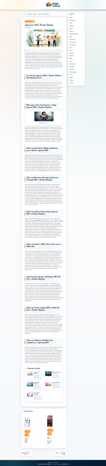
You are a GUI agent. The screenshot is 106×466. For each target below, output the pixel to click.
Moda (71, 36)
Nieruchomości (73, 42)
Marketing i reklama (29, 21)
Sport (71, 61)
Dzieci (71, 23)
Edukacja (72, 25)
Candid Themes (65, 464)
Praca (71, 47)
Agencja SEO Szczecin (36, 393)
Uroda (71, 74)
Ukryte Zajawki (26, 435)
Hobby (71, 28)
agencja (32, 135)
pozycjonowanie (42, 170)
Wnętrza (72, 80)
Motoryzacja (72, 39)
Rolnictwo (72, 55)
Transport (72, 66)
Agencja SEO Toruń (56, 372)
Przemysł (72, 53)
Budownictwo (73, 20)
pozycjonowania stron (38, 220)
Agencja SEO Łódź (56, 382)
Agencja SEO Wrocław (36, 383)
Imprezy (71, 31)
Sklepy (71, 58)
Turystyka (72, 69)
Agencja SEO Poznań (36, 373)
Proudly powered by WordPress (44, 464)
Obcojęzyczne (73, 44)
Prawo (71, 50)
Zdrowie (71, 83)
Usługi (71, 77)
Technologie (72, 63)
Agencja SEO (41, 122)
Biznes (71, 17)
